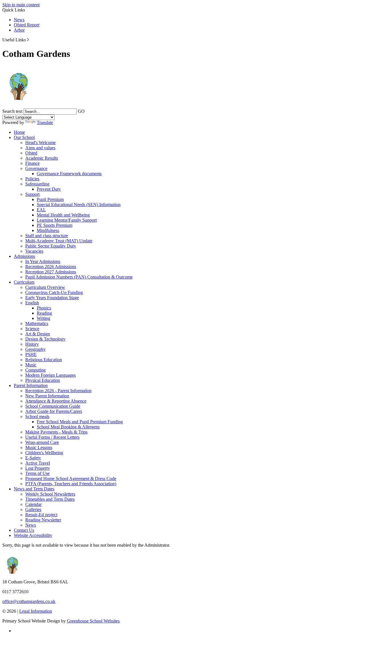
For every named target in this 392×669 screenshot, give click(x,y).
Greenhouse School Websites (93, 620)
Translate (45, 122)
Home (19, 132)
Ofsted (31, 152)
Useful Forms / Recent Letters (52, 437)
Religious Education (43, 359)
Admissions (24, 256)
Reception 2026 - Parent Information (58, 390)
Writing (43, 318)
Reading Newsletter (43, 519)
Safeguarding (37, 183)
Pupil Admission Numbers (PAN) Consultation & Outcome (79, 276)
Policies (32, 178)
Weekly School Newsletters (50, 494)
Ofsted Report (26, 24)
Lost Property (37, 468)
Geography (35, 349)
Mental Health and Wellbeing (63, 214)
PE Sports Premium (54, 225)
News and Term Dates (34, 488)
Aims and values (40, 147)
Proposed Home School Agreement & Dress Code (70, 478)
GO (81, 111)
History (32, 344)
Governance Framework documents (69, 173)
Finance (32, 163)
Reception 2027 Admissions (50, 271)
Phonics (44, 308)
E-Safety (33, 457)
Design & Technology (45, 339)
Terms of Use (37, 473)
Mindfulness (48, 230)
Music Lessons (38, 447)
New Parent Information (47, 395)
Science (32, 328)
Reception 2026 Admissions (50, 266)
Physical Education (42, 380)
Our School (24, 137)
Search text (12, 111)
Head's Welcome (40, 142)
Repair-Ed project (41, 514)
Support (32, 194)
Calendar (33, 504)
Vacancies (34, 251)
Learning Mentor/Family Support (67, 220)
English (32, 302)
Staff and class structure (46, 235)
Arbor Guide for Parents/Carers (53, 411)
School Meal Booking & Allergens (68, 426)
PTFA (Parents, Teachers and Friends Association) (70, 483)
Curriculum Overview (45, 287)
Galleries (33, 509)
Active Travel (37, 463)
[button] (28, 39)
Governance (36, 168)
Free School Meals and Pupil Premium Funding (80, 421)
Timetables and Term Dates (50, 499)
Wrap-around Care (42, 442)
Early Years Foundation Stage (52, 297)
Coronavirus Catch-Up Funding (54, 292)
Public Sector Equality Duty (50, 245)
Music (30, 364)
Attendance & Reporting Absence (55, 401)
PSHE (31, 354)
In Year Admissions (42, 261)
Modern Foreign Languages (50, 375)
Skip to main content (21, 4)
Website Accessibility (33, 535)
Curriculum (24, 282)
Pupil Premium (50, 199)
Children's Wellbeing (44, 452)
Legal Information (35, 611)
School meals (37, 416)
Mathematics (36, 323)
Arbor (19, 30)
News (19, 19)
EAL (41, 209)
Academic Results (41, 158)
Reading (44, 313)
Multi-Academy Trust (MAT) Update (58, 240)
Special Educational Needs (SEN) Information (79, 204)
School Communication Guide (52, 406)
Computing (35, 370)
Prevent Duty (49, 189)
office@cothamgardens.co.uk (28, 601)
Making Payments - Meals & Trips (56, 432)
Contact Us (24, 530)
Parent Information (31, 385)
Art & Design (37, 333)
